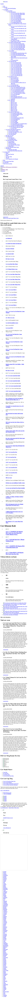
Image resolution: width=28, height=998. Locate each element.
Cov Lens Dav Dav (12, 61)
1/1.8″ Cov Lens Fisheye (16, 20)
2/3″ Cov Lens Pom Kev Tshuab (17, 89)
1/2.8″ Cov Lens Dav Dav (16, 69)
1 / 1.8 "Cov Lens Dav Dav (16, 74)
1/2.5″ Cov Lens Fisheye (16, 16)
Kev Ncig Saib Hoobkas (11, 8)
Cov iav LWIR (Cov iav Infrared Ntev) (19, 123)
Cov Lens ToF (14, 116)
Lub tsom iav (8, 148)
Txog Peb (5, 7)
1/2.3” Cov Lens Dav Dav (16, 73)
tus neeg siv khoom (10, 248)
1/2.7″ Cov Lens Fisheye (16, 15)
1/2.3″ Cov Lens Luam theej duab (18, 47)
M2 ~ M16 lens (11, 100)
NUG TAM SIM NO (5, 790)
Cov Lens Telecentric (15, 94)
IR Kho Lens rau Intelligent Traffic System (15, 482)
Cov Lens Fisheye (12, 11)
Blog (4, 160)
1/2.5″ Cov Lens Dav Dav (16, 71)
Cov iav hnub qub (14, 84)
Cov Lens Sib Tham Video (16, 113)
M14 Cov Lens (14, 109)
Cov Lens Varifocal (15, 80)
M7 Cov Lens (14, 106)
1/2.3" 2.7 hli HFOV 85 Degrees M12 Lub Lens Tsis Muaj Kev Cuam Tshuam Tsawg (14, 533)
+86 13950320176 (7, 827)
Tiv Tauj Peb (5, 162)
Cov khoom (5, 9)
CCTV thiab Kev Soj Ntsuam (12, 159)
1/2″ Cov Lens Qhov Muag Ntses (18, 19)
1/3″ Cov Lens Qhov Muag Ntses (18, 14)
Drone (7, 155)
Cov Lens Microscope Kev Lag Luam (19, 97)
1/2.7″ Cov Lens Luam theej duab (18, 44)
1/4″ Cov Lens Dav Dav (16, 63)
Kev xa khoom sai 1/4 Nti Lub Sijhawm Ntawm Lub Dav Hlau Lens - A (14, 399)
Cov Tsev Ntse (9, 156)
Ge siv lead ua (11, 141)
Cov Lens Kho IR (14, 77)
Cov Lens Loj (14, 95)
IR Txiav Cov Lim (9, 135)
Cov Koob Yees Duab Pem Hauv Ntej (19, 53)
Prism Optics (11, 146)
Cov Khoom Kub (4, 807)
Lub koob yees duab (12, 149)
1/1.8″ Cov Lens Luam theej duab (18, 49)
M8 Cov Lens (14, 107)
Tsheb (7, 153)
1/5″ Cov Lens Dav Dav (16, 62)
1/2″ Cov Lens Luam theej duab (17, 48)
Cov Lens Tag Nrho (12, 133)
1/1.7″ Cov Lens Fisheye (16, 21)
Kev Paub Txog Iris (10, 154)
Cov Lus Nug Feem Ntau (8, 161)
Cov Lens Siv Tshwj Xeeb (13, 111)
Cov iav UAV (14, 128)
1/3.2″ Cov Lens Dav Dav (16, 66)
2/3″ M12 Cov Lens (15, 40)
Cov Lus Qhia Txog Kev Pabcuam (10, 784)
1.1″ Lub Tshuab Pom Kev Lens (17, 91)
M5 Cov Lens (14, 103)
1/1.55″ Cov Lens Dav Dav (16, 75)
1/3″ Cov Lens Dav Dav (16, 67)
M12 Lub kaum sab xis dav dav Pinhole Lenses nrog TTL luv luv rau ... (14, 505)
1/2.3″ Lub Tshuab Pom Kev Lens (18, 87)
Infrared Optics (11, 142)
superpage (13, 99)
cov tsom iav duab (10, 253)
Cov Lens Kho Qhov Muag (11, 140)
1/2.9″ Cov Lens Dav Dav (16, 68)
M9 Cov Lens (14, 108)
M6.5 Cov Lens (14, 104)
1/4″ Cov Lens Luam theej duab (17, 43)
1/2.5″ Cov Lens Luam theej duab (18, 46)
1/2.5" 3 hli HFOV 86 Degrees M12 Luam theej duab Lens (15, 546)
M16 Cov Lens (14, 110)
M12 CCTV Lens (14, 79)
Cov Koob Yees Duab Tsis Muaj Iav (13, 129)
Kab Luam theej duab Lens (16, 96)
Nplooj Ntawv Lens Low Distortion (18, 41)
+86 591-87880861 (7, 793)
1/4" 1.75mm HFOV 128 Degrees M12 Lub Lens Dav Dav (14, 553)
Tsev (4, 6)
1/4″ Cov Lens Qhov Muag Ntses (18, 13)
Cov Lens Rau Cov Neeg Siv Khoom (16, 126)
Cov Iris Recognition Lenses (17, 114)
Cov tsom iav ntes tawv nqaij (17, 127)
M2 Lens (13, 101)
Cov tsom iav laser (15, 115)
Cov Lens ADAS (14, 60)
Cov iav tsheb (11, 50)
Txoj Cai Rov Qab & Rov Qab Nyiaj (10, 783)
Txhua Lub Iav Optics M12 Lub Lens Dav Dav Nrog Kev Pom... (15, 431)
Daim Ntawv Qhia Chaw (14, 807)
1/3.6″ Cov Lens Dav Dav (16, 64)
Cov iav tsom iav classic (13, 130)
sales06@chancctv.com (8, 817)
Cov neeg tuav (11, 137)
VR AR (7, 157)
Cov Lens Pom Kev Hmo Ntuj (17, 117)
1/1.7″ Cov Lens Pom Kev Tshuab (18, 93)
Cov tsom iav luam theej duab (14, 42)
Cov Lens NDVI (14, 120)
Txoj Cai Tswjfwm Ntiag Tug (9, 781)
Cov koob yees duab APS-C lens (15, 131)
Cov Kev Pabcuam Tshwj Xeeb (12, 147)
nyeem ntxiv (5, 217)
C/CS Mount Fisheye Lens (16, 22)
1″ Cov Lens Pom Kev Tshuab (17, 90)
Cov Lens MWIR (14, 122)
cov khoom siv (9, 238)
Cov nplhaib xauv (12, 139)
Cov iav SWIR (14, 121)
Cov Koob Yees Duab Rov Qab (17, 54)
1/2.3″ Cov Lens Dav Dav (11, 472)
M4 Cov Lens (14, 102)
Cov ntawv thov (6, 151)
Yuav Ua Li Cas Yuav (7, 163)
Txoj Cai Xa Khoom (7, 782)
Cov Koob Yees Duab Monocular (15, 150)
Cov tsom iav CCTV (12, 76)
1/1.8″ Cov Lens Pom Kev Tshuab (18, 88)
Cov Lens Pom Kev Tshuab (14, 86)
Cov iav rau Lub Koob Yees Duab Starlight (15, 488)
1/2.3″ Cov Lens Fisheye (16, 17)
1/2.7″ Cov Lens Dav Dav (16, 70)
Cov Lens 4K (14, 51)
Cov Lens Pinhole (14, 81)
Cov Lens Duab (9, 10)
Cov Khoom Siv (9, 136)
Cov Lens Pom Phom (15, 119)
